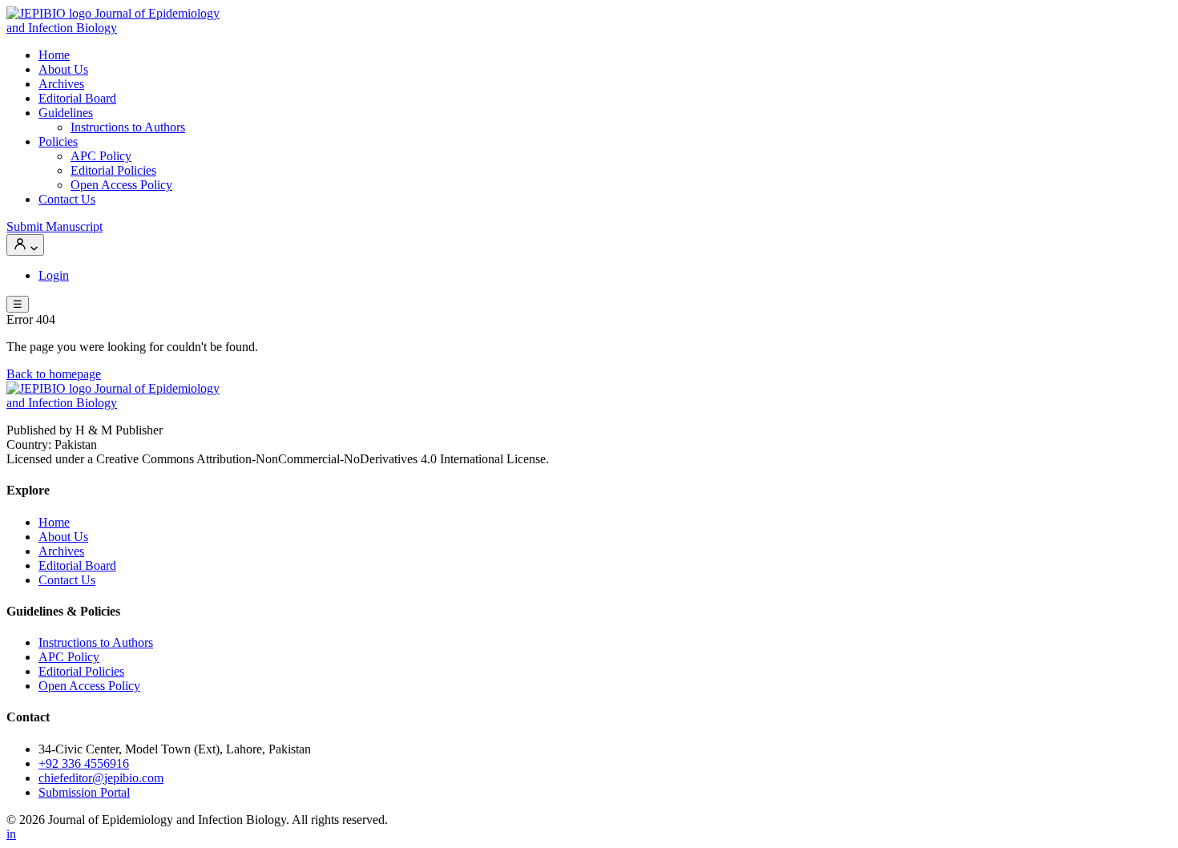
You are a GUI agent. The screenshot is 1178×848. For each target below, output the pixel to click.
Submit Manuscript (54, 226)
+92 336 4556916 (83, 763)
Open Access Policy (121, 185)
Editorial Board (77, 98)
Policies (58, 141)
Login (53, 275)
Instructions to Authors (128, 127)
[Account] (25, 245)
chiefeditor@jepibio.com (100, 778)
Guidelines (65, 112)
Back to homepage (53, 374)
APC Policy (101, 156)
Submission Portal (84, 792)
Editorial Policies (113, 170)
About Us (63, 69)
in (11, 834)
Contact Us (66, 199)
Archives (61, 84)
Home (54, 55)
